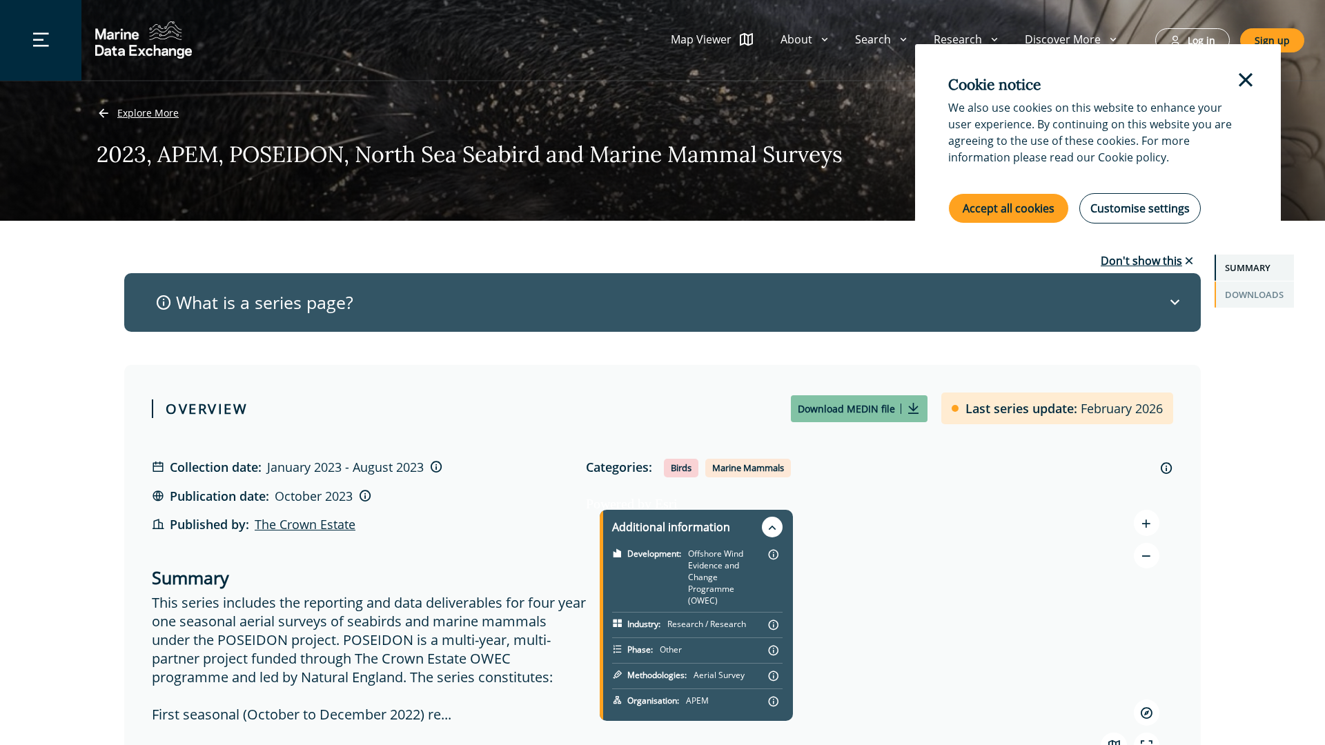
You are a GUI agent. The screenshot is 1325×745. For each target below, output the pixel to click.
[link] (138, 114)
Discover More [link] (1063, 39)
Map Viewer (701, 39)
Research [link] (958, 39)
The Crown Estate (305, 524)
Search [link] (873, 39)
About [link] (796, 39)
